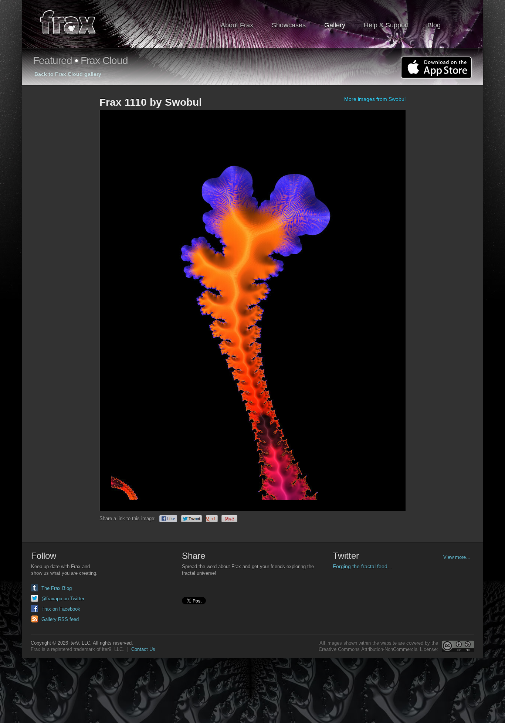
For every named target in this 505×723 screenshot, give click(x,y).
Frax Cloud (104, 60)
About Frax (237, 25)
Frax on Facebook (60, 609)
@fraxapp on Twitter (62, 598)
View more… (457, 557)
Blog (434, 25)
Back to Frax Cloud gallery (67, 74)
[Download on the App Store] (436, 68)
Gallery (334, 25)
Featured (52, 60)
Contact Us (143, 649)
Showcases (289, 25)
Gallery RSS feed (60, 619)
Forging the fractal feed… (363, 566)
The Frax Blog (56, 588)
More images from (375, 99)
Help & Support (386, 25)
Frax (73, 24)
